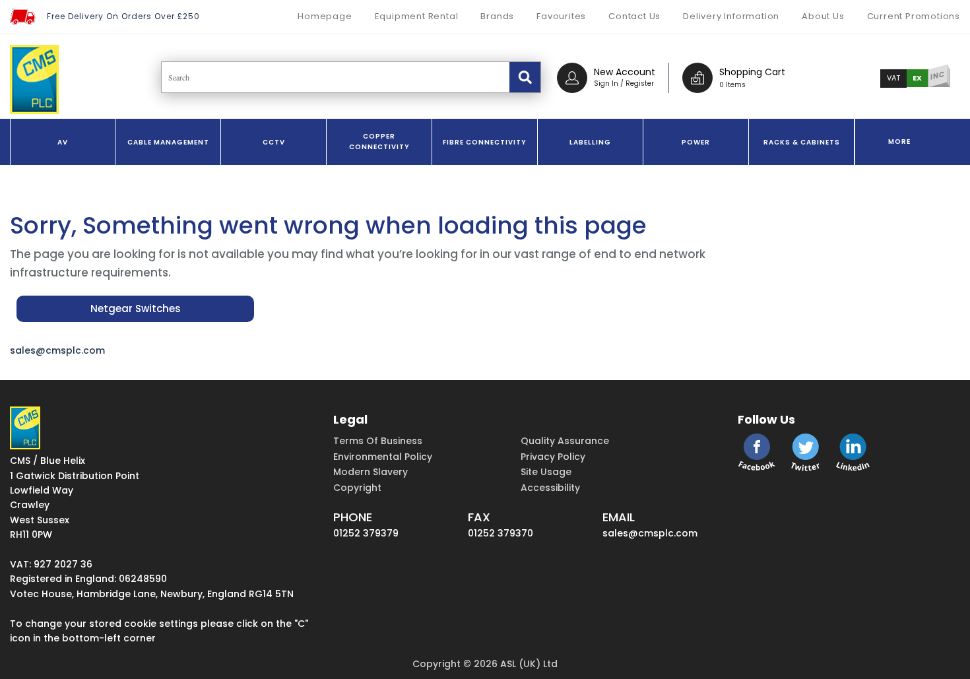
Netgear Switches (135, 308)
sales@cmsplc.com (57, 350)
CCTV (274, 142)
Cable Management (168, 142)
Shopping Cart (752, 72)
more (899, 141)
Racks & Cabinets (801, 142)
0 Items (732, 85)
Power (696, 142)
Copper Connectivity (379, 141)
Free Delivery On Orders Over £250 (123, 16)
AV (62, 142)
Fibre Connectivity (485, 142)
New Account (624, 72)
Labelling (590, 142)
